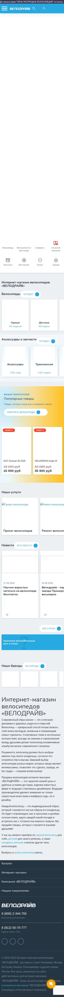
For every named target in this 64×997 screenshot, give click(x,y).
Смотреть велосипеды (21, 412)
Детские (44, 322)
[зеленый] (51, 452)
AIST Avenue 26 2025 (14, 461)
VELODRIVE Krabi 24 (46, 461)
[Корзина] (59, 8)
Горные (15, 322)
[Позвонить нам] (51, 8)
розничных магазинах (16, 985)
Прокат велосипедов (17, 531)
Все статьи (48, 628)
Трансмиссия (44, 364)
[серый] (44, 452)
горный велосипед (46, 835)
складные (7, 842)
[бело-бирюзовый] (19, 452)
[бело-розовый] (16, 452)
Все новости (24, 545)
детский (12, 838)
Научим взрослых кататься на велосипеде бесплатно (19, 591)
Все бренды (32, 666)
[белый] (54, 452)
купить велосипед (24, 852)
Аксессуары (15, 364)
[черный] (40, 452)
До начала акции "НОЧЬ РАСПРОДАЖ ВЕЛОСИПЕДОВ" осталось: (32, 2)
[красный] (47, 452)
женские (19, 842)
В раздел (28, 294)
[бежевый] (13, 452)
